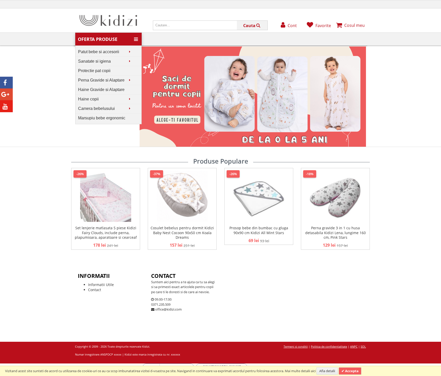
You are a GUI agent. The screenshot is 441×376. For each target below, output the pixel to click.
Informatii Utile (101, 284)
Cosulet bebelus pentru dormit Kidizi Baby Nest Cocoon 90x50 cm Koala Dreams (182, 232)
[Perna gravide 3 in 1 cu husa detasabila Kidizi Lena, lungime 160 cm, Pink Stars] (335, 196)
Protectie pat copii (94, 71)
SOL (363, 346)
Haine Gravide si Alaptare (101, 89)
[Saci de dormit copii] (253, 49)
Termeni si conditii (296, 346)
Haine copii (88, 99)
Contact (94, 289)
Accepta (351, 371)
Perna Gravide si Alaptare (101, 80)
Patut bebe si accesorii (98, 52)
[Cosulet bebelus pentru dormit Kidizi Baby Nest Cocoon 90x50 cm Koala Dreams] (182, 196)
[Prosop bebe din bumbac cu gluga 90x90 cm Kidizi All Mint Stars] (259, 196)
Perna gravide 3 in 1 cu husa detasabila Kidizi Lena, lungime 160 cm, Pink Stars (335, 232)
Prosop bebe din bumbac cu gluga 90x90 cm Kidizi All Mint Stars (258, 230)
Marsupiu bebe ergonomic (101, 118)
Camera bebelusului (96, 108)
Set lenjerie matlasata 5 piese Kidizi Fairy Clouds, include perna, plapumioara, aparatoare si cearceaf (106, 232)
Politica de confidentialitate (329, 346)
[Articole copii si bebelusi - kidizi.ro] (108, 16)
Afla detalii (327, 371)
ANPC (354, 346)
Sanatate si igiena (94, 61)
